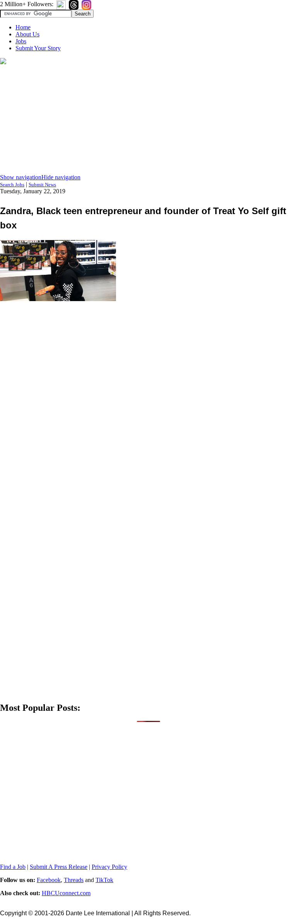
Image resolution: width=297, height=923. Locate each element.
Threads (74, 880)
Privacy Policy (109, 866)
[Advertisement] (148, 120)
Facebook (49, 880)
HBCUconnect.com (66, 893)
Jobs (20, 41)
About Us (27, 34)
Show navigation (20, 177)
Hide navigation (60, 177)
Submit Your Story (38, 48)
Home (23, 27)
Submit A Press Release (58, 866)
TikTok (104, 880)
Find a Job (13, 866)
